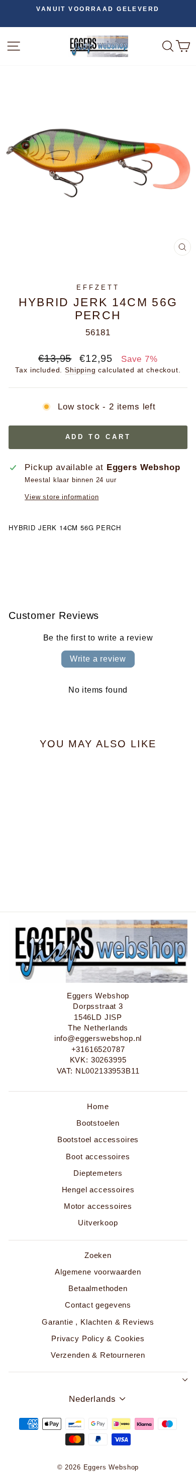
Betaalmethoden (98, 1288)
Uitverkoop (98, 1222)
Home (98, 1106)
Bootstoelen (98, 1123)
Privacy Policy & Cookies (98, 1338)
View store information (62, 497)
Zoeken (98, 1255)
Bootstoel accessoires (98, 1139)
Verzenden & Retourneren (98, 1355)
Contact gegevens (98, 1305)
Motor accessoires (98, 1206)
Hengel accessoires (98, 1189)
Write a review (98, 659)
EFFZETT (98, 287)
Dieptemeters (98, 1173)
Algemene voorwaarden (98, 1272)
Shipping (80, 370)
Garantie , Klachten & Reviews (98, 1322)
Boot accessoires (98, 1156)
